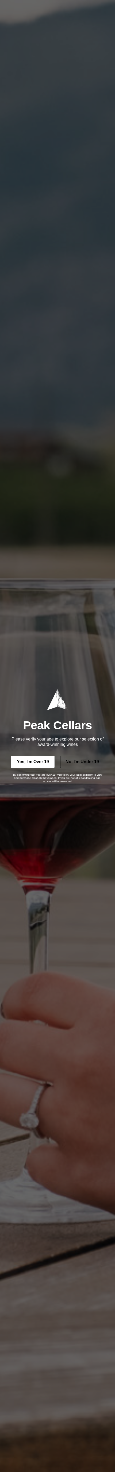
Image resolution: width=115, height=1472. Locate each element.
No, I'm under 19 (82, 761)
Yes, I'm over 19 (33, 761)
